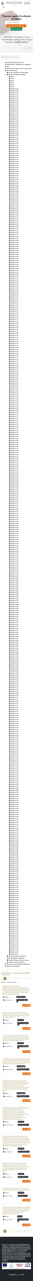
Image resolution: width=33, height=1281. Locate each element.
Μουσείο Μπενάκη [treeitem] (12, 70)
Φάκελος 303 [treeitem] (14, 683)
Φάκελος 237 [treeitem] (14, 547)
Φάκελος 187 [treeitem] (14, 448)
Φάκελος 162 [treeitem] (14, 398)
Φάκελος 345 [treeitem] (14, 768)
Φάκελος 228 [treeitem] (14, 529)
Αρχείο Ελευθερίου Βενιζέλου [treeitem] (17, 74)
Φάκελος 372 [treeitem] (14, 822)
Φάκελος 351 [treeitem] (14, 780)
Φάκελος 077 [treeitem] (14, 230)
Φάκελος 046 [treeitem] (14, 167)
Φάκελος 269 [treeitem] (14, 614)
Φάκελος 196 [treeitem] (14, 467)
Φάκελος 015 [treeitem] (14, 105)
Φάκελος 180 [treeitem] (14, 434)
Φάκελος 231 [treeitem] (14, 535)
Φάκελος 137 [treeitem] (14, 351)
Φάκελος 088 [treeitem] (14, 252)
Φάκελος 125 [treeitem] (14, 327)
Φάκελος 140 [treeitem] (14, 355)
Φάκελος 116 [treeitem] (14, 309)
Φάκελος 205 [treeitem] (14, 483)
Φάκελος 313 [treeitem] (14, 703)
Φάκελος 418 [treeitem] (14, 915)
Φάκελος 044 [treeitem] (14, 163)
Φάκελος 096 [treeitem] (14, 268)
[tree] (16, 514)
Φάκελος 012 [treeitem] (14, 99)
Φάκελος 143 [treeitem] (14, 361)
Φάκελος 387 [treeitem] (14, 853)
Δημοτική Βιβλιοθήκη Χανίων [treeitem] (15, 62)
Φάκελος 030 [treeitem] (14, 135)
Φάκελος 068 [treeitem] (14, 212)
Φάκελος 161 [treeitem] (14, 396)
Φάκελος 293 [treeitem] (14, 663)
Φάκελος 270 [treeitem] (14, 616)
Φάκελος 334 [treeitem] (14, 746)
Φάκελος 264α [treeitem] (15, 604)
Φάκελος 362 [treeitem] (14, 802)
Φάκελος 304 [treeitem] (14, 685)
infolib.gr (18, 1274)
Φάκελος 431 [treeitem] (14, 942)
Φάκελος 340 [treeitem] (14, 758)
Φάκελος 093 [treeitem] (14, 262)
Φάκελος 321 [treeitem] (14, 719)
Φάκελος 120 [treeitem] (14, 317)
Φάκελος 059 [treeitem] (14, 194)
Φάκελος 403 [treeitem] (14, 885)
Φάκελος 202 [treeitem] (14, 479)
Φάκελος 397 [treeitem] (14, 873)
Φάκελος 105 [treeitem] (14, 287)
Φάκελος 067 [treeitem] (14, 210)
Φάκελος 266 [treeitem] (14, 608)
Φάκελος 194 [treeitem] (14, 463)
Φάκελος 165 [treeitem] (14, 404)
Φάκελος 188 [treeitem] (14, 450)
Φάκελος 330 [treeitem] (14, 737)
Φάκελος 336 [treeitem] (14, 750)
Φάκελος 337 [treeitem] (14, 752)
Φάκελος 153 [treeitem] (14, 380)
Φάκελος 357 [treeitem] (14, 792)
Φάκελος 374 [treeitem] (14, 826)
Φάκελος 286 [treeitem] (14, 649)
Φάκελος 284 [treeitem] (14, 644)
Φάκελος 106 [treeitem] (14, 289)
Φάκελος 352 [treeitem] (14, 782)
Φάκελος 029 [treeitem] (14, 133)
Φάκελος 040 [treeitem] (14, 155)
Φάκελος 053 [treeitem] (14, 181)
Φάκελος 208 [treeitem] (14, 489)
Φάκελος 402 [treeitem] (14, 883)
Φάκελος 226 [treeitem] (14, 525)
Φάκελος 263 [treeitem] (14, 600)
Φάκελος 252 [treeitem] (14, 578)
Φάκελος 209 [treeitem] (14, 491)
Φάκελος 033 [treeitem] (14, 141)
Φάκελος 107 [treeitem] (14, 291)
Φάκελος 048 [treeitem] (14, 171)
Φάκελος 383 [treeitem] (14, 845)
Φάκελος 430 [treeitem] (14, 940)
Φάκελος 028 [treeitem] (14, 131)
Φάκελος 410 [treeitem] (14, 899)
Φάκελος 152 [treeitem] (14, 378)
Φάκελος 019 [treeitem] (14, 113)
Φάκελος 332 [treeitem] (14, 742)
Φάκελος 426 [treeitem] (14, 932)
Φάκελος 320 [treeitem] (14, 717)
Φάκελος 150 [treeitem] (14, 374)
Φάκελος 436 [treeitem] (14, 952)
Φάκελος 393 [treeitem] (14, 865)
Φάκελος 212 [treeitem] (14, 497)
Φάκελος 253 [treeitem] (14, 580)
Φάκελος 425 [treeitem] (14, 930)
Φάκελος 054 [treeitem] (14, 183)
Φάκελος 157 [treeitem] (14, 388)
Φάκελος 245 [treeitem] (14, 564)
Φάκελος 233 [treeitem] (14, 539)
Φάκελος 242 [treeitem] (14, 558)
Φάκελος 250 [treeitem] (14, 574)
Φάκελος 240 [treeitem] (14, 553)
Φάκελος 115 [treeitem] (14, 307)
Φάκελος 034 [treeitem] (14, 143)
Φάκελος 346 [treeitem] (14, 770)
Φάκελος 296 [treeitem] (14, 669)
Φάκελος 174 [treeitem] (14, 422)
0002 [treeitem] (12, 78)
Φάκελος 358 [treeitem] (14, 794)
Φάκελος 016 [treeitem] (14, 107)
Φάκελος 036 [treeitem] (14, 147)
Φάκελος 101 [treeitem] (14, 279)
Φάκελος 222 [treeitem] (14, 517)
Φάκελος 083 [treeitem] (14, 242)
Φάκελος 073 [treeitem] (14, 222)
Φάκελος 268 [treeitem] (14, 612)
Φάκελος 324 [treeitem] (14, 725)
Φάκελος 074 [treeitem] (14, 224)
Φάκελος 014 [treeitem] (14, 103)
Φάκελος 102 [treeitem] (14, 281)
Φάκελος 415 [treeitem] (14, 909)
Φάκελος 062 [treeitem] (14, 200)
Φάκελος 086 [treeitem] (14, 248)
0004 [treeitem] (12, 82)
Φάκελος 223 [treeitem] (14, 519)
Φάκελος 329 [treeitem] (14, 735)
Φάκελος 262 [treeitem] (14, 598)
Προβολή (26, 1005)
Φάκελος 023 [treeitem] (14, 121)
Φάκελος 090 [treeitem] (15, 256)
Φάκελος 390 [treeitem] (14, 859)
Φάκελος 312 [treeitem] (14, 701)
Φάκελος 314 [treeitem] (14, 705)
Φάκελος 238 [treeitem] (14, 549)
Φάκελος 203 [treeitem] (14, 481)
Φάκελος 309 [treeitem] (14, 695)
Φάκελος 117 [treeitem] (14, 311)
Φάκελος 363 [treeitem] (14, 804)
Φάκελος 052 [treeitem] (14, 179)
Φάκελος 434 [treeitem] (14, 948)
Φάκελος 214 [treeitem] (14, 501)
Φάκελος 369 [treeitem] (14, 816)
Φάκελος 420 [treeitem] (14, 919)
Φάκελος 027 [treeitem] (14, 129)
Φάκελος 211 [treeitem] (14, 495)
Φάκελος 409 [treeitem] (14, 897)
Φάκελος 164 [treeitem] (14, 402)
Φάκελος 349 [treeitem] (14, 776)
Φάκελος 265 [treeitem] (14, 606)
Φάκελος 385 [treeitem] (14, 849)
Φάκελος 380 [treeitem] (14, 839)
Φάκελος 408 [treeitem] (14, 895)
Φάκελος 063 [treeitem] (14, 202)
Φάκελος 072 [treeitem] (14, 220)
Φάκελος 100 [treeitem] (14, 276)
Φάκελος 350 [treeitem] (14, 778)
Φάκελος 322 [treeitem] (14, 721)
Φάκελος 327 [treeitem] (14, 731)
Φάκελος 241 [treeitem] (14, 556)
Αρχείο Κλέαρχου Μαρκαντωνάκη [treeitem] (19, 960)
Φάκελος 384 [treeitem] (14, 847)
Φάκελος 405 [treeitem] (14, 889)
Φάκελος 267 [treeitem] (14, 610)
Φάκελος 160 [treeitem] (14, 394)
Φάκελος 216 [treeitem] (14, 505)
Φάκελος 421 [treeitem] (14, 921)
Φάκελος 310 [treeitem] (14, 697)
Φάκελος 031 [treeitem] (14, 137)
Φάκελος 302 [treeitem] (14, 681)
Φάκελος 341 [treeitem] (14, 760)
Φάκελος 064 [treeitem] (14, 204)
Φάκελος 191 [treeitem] (14, 456)
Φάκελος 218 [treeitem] (14, 509)
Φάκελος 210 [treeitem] (14, 493)
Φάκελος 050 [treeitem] (14, 175)
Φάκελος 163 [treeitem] (14, 400)
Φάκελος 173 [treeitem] (14, 420)
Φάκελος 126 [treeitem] (14, 329)
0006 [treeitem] (12, 86)
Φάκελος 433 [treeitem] (14, 946)
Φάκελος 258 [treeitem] (14, 590)
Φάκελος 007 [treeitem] (14, 88)
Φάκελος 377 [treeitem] (14, 833)
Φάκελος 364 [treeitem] (14, 806)
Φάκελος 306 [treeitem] (14, 689)
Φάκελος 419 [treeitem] (14, 917)
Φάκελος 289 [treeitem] (14, 655)
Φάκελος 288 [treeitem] (14, 653)
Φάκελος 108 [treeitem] (14, 293)
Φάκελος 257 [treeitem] (14, 588)
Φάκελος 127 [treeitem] (14, 331)
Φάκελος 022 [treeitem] (14, 119)
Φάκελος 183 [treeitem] (14, 440)
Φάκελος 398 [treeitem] (14, 875)
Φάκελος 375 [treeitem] (14, 828)
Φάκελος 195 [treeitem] (14, 465)
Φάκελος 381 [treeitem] (14, 841)
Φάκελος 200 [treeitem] (14, 475)
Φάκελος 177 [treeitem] (14, 428)
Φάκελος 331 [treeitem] (14, 739)
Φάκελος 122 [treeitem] (14, 321)
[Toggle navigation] (3, 7)
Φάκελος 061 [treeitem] (14, 198)
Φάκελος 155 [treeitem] (14, 384)
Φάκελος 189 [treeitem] (14, 452)
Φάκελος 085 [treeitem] (14, 246)
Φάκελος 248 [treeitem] (14, 570)
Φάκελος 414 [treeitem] (14, 907)
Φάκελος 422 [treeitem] (14, 923)
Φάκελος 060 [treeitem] (14, 196)
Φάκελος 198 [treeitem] (14, 471)
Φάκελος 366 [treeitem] (14, 810)
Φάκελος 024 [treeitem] (14, 123)
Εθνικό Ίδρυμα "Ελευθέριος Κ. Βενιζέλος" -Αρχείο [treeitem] (18, 65)
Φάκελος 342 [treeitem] (14, 762)
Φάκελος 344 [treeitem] (14, 766)
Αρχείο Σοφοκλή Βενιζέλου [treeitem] (17, 962)
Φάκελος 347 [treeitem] (14, 772)
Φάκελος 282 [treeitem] (14, 640)
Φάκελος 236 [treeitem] (14, 545)
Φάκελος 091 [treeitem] (14, 258)
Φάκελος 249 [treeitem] (14, 572)
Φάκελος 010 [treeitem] (14, 95)
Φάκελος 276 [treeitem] (14, 628)
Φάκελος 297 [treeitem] (14, 671)
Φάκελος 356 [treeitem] (14, 790)
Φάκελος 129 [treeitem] (14, 335)
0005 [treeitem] (12, 84)
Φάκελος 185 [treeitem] (14, 444)
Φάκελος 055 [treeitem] (14, 186)
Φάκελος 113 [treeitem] (14, 303)
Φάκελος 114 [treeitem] (14, 305)
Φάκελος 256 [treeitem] (14, 586)
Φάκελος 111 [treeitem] (14, 299)
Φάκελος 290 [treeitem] (14, 657)
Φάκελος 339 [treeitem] (14, 756)
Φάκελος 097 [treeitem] (14, 270)
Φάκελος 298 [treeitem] (14, 673)
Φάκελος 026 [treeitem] (14, 127)
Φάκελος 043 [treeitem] (14, 161)
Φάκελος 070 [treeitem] (14, 216)
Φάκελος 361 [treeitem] (14, 800)
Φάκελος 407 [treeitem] (14, 893)
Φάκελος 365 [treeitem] (14, 808)
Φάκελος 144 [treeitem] (14, 363)
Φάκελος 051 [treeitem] (14, 177)
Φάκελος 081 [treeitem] (14, 238)
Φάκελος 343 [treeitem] (14, 764)
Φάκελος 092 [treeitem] (14, 260)
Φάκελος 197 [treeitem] (14, 469)
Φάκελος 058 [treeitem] (14, 192)
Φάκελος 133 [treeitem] (14, 343)
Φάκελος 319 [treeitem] (14, 715)
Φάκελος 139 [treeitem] (14, 353)
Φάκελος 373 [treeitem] (14, 824)
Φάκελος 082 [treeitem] (14, 240)
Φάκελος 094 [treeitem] (14, 264)
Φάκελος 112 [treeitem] (14, 301)
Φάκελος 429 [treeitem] (14, 938)
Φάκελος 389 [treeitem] (14, 857)
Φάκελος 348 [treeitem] (14, 774)
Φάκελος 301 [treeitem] (14, 679)
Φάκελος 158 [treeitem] (14, 390)
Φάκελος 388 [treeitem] (14, 855)
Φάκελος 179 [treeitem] (14, 432)
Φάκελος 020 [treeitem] (14, 115)
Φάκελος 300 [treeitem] (14, 677)
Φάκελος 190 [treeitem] (14, 454)
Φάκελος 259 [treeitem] (14, 592)
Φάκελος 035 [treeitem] (14, 145)
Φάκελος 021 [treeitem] (14, 117)
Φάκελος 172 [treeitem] (14, 418)
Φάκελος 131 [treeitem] (14, 339)
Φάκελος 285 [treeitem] (14, 646)
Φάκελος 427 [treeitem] (14, 934)
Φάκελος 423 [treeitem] (14, 926)
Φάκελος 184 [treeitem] (14, 442)
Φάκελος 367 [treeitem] (14, 812)
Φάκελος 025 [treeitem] (14, 125)
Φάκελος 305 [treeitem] (14, 687)
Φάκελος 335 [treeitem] (14, 748)
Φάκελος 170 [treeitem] (14, 414)
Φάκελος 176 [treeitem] (14, 426)
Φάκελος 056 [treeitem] (14, 188)
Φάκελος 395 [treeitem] (14, 869)
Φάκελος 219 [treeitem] (14, 511)
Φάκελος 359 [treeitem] (14, 796)
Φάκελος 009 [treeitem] (15, 93)
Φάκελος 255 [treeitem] (14, 584)
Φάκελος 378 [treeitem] (14, 835)
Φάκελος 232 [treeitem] (14, 537)
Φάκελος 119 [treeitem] (14, 315)
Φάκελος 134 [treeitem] (14, 345)
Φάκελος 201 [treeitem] (14, 477)
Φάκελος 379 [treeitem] (14, 837)
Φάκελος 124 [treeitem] (14, 325)
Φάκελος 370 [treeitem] (14, 818)
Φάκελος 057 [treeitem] (14, 190)
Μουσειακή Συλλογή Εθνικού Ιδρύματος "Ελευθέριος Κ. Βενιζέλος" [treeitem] (17, 965)
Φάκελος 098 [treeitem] (14, 272)
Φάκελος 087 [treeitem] (14, 250)
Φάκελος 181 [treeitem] (14, 436)
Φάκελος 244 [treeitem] (14, 562)
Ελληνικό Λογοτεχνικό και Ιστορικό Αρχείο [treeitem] (19, 68)
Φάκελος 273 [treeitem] (14, 622)
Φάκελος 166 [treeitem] (14, 406)
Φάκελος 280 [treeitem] (14, 636)
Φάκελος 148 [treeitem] (14, 370)
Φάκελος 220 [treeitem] (14, 513)
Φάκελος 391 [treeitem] (14, 861)
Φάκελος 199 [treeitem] (14, 473)
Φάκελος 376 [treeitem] (14, 830)
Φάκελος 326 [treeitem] (14, 729)
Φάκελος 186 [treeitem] (14, 446)
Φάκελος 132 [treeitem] (14, 341)
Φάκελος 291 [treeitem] (14, 659)
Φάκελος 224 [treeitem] (14, 521)
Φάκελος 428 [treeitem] (14, 936)
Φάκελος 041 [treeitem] (14, 157)
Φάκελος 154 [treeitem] (14, 382)
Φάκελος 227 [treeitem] (14, 527)
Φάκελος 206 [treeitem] (14, 485)
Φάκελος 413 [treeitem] (14, 905)
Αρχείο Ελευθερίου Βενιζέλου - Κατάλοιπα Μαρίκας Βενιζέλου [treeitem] (17, 957)
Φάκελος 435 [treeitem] (14, 950)
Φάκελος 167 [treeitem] (14, 408)
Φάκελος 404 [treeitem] (14, 887)
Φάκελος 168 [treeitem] (14, 410)
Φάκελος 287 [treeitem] (14, 651)
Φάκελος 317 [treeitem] (14, 711)
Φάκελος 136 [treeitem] (14, 349)
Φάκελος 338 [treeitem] (14, 754)
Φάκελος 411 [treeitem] (14, 901)
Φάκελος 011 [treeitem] (14, 97)
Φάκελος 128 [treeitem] (14, 333)
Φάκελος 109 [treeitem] (14, 295)
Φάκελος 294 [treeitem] (14, 665)
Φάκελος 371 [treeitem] (14, 820)
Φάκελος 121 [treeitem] (14, 319)
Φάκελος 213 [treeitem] (14, 499)
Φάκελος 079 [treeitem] (14, 234)
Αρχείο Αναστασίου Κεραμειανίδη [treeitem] (18, 72)
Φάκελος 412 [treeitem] (14, 903)
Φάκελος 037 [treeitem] (14, 149)
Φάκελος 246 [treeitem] (14, 566)
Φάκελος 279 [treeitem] (14, 634)
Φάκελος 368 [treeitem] (14, 814)
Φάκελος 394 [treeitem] (14, 867)
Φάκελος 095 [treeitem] (14, 266)
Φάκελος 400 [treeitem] (14, 879)
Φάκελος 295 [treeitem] (14, 667)
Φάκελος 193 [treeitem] (14, 460)
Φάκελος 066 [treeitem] (14, 208)
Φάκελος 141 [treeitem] (14, 357)
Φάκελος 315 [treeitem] (14, 707)
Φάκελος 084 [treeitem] (14, 244)
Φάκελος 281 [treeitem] (14, 638)
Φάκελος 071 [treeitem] (14, 218)
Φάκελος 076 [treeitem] (14, 228)
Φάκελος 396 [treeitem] (14, 871)
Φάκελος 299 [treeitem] (14, 675)
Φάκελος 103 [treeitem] (14, 283)
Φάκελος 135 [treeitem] (14, 347)
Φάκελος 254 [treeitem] (14, 582)
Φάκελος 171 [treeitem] (14, 416)
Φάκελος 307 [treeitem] (14, 691)
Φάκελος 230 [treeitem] (14, 533)
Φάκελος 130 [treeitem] (14, 337)
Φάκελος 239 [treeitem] (14, 551)
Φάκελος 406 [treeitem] (14, 891)
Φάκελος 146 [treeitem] (14, 367)
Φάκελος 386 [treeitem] (14, 851)
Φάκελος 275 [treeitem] (14, 626)
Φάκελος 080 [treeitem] (14, 236)
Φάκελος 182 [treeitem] (14, 438)
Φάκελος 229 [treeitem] (14, 531)
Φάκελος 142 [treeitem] (14, 359)
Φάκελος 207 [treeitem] (14, 487)
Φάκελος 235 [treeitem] (14, 543)
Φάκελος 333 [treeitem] (14, 744)
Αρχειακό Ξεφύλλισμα (11, 57)
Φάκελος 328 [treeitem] (14, 733)
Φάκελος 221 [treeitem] (14, 515)
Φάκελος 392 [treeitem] (14, 863)
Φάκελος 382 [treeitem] (14, 843)
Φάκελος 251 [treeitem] (14, 576)
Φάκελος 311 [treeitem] (14, 699)
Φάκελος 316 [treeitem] (14, 709)
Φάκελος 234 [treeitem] (14, 541)
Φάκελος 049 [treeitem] (14, 173)
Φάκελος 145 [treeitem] (14, 365)
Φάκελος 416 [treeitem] (14, 911)
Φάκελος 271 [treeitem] (14, 618)
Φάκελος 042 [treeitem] (14, 159)
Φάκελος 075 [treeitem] (14, 226)
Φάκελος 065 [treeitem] (14, 206)
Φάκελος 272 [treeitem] (14, 620)
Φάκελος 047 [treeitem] (14, 169)
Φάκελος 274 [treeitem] (14, 624)
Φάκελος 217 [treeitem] (14, 507)
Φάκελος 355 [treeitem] (14, 788)
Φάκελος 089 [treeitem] (14, 254)
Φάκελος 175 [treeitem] (14, 424)
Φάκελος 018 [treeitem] (14, 111)
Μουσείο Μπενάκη (6, 973)
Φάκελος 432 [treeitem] (14, 944)
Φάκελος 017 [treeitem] (14, 109)
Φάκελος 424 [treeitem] (14, 928)
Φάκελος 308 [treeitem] (14, 693)
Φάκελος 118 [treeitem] (14, 313)
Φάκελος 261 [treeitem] (14, 596)
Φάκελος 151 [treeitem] (14, 376)
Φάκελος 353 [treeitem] (14, 784)
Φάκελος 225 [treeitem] (14, 523)
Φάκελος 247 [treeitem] (14, 568)
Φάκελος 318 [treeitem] (14, 713)
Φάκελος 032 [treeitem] (14, 139)
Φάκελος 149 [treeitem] (14, 372)
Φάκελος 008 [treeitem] (14, 90)
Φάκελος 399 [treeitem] (14, 877)
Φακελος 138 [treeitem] (14, 954)
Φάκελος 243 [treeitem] (14, 560)
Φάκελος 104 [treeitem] (14, 285)
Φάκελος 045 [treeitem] (14, 165)
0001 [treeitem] (12, 76)
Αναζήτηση (17, 29)
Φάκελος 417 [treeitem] (14, 913)
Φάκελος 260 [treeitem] (14, 594)
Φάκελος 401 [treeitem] (14, 881)
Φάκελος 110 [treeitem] (14, 297)
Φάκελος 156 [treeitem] (14, 386)
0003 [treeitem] (12, 80)
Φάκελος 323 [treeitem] (14, 723)
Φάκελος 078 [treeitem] (14, 232)
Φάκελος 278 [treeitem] (14, 632)
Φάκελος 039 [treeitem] (14, 153)
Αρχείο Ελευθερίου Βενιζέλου (21, 973)
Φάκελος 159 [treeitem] (14, 392)
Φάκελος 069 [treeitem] (14, 214)
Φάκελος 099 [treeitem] (15, 274)
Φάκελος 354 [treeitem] (14, 786)
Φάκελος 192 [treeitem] (14, 458)
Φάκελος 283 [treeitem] (14, 642)
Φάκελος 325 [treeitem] (14, 727)
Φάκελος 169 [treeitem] (14, 412)
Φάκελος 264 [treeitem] (14, 602)
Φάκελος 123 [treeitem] (14, 323)
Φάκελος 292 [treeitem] (14, 661)
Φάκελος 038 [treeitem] (14, 151)
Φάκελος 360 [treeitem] (14, 798)
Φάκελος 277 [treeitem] (14, 630)
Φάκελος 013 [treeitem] (14, 101)
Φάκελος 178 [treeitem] (14, 430)
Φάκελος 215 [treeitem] (14, 503)
